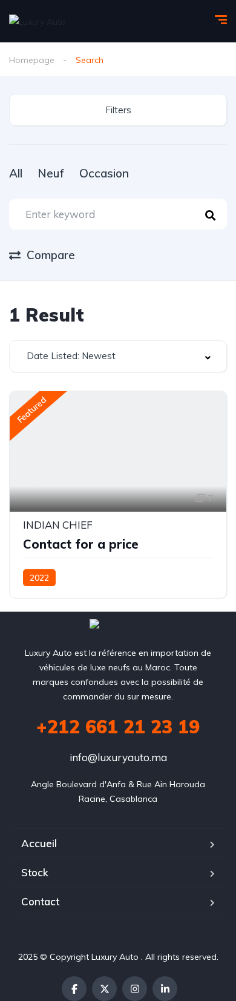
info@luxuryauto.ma (118, 757)
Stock (34, 872)
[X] (104, 988)
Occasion (104, 173)
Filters (118, 110)
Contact (40, 901)
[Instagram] (134, 988)
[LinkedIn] (164, 988)
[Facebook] (74, 988)
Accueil (39, 843)
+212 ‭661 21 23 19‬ (118, 726)
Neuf (51, 173)
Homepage (31, 60)
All (15, 173)
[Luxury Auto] (37, 20)
